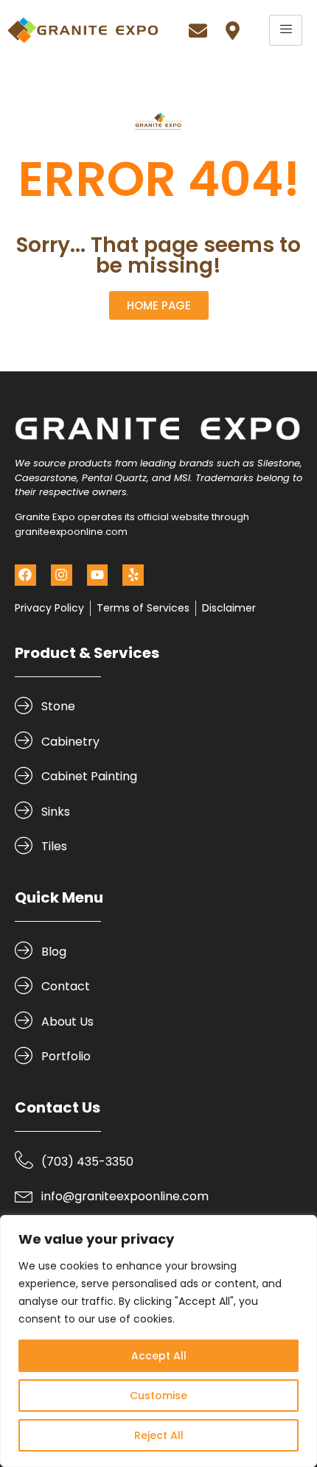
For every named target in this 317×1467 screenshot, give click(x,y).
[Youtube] (97, 575)
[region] (158, 1341)
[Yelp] (133, 575)
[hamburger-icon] (285, 30)
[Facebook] (25, 575)
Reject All (159, 1435)
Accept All (159, 1355)
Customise (158, 1395)
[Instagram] (61, 575)
